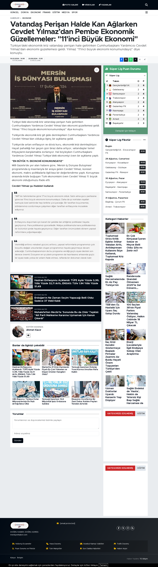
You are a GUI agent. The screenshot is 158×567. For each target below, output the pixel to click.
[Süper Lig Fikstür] (144, 140)
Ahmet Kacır (33, 330)
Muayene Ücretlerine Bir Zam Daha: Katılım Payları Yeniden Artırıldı (84, 401)
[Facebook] (119, 528)
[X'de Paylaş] (126, 60)
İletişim (20, 558)
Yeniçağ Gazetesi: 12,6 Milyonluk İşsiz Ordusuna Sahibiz (54, 401)
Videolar (90, 5)
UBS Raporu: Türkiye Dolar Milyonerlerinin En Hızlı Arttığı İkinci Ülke (25, 401)
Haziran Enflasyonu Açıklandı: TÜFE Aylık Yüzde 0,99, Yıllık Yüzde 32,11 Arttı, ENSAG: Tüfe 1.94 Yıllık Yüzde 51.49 (26, 372)
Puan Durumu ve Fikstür (25, 549)
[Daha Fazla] (135, 60)
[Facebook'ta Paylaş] (121, 60)
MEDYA (66, 12)
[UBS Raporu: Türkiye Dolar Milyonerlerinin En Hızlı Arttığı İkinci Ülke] (26, 389)
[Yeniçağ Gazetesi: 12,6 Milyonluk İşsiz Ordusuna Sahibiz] (55, 389)
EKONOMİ (36, 12)
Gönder (18, 440)
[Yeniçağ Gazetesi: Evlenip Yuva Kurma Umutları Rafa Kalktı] (85, 357)
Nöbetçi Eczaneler (23, 544)
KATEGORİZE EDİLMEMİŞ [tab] (120, 413)
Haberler (14, 18)
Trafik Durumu (123, 544)
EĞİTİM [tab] (141, 413)
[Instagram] (128, 528)
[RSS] (132, 528)
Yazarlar (106, 5)
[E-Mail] (28, 336)
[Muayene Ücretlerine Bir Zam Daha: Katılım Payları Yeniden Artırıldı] (85, 389)
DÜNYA (25, 12)
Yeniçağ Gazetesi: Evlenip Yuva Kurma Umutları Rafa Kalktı (85, 369)
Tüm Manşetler (55, 549)
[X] (123, 528)
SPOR (75, 12)
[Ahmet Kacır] (18, 331)
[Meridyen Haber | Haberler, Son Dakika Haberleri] (19, 5)
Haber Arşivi (122, 549)
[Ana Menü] (146, 12)
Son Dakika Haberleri (91, 549)
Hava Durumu (55, 544)
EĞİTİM (56, 12)
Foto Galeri (71, 5)
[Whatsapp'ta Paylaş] (130, 60)
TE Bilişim (144, 559)
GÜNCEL (14, 12)
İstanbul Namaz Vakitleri (93, 544)
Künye (13, 558)
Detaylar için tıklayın (125, 131)
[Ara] (146, 5)
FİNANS (46, 12)
